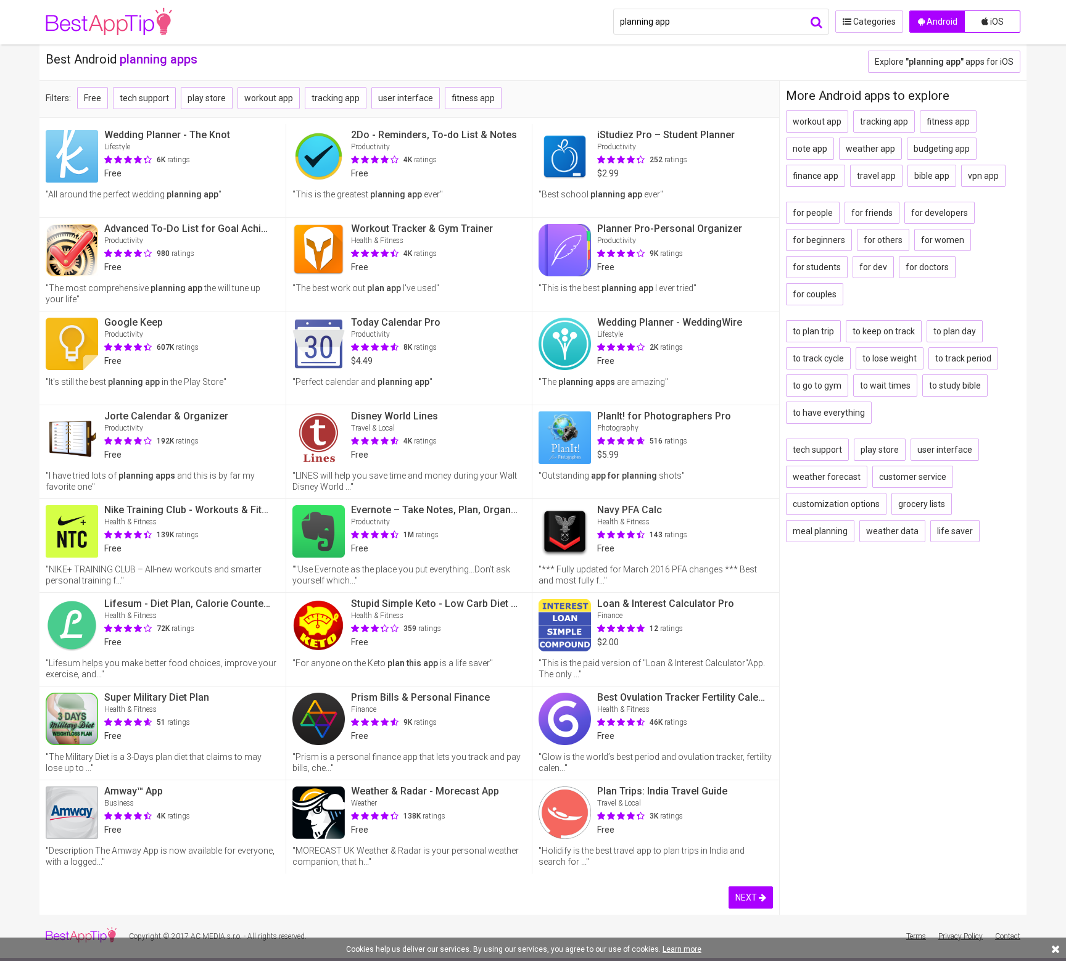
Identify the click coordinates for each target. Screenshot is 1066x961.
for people (813, 213)
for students (817, 267)
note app (810, 149)
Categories (873, 22)
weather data (892, 531)
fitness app (473, 98)
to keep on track (884, 331)
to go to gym (817, 385)
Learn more (682, 949)
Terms (916, 936)
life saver (955, 531)
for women (942, 240)
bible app (931, 176)
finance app (815, 176)
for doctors (927, 267)
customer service (912, 477)
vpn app (983, 176)
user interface (405, 98)
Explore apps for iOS (944, 62)
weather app (870, 149)
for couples (815, 294)
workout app (268, 98)
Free (92, 98)
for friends (872, 213)
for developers (939, 213)
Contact (1007, 936)
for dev (873, 267)
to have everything (829, 413)
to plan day (954, 331)
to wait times (885, 385)
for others (883, 240)
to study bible (955, 385)
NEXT (747, 897)
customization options (836, 504)
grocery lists (921, 504)
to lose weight (889, 358)
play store (207, 98)
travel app (876, 176)
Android (941, 22)
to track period (963, 358)
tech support (144, 98)
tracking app (336, 98)
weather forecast (827, 477)
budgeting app (942, 149)
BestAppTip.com (109, 22)
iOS (996, 22)
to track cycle (818, 358)
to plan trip (813, 331)
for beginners (819, 240)
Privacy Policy (960, 936)
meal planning (820, 531)
